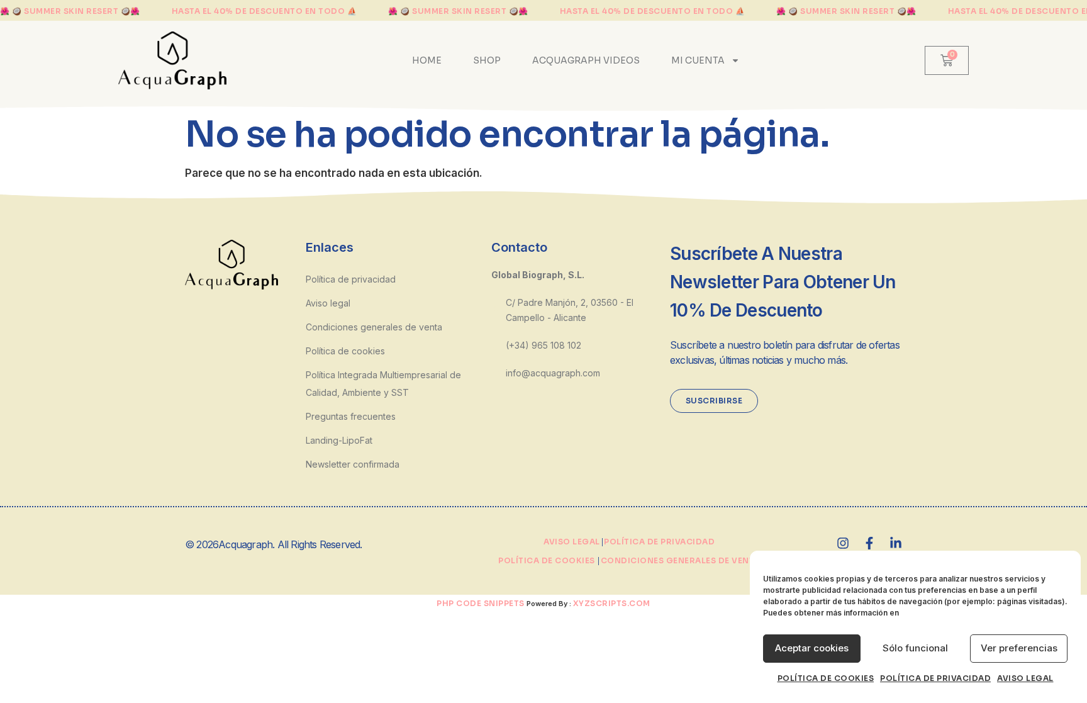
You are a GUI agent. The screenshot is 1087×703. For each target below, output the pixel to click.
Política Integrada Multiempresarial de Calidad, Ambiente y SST (383, 383)
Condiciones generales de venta (374, 327)
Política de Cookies (546, 560)
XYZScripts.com (611, 603)
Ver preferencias (1019, 648)
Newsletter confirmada (352, 464)
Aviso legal (1025, 678)
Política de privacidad (935, 678)
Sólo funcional (915, 648)
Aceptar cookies (812, 648)
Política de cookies (826, 678)
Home (427, 60)
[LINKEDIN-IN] (895, 543)
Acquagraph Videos (586, 60)
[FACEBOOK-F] (869, 543)
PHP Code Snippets (481, 603)
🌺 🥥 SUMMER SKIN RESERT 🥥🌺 (70, 11)
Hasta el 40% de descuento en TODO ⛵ (264, 11)
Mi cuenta (698, 60)
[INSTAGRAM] (843, 543)
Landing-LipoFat (339, 440)
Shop (487, 60)
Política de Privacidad (659, 541)
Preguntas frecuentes (351, 416)
